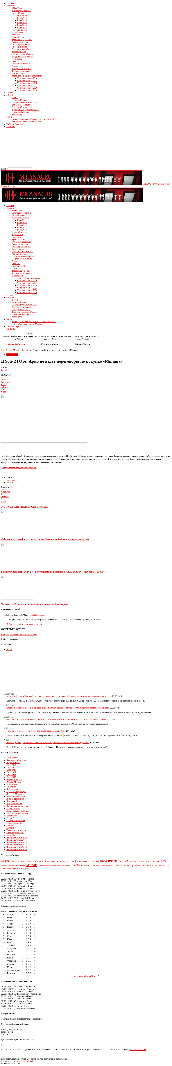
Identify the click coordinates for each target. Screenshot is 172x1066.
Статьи (15, 66)
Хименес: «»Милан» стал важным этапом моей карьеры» (34, 604)
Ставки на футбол (14, 823)
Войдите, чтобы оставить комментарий (24, 624)
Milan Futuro (17, 8)
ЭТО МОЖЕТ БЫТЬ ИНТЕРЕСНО (16, 507)
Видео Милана (18, 13)
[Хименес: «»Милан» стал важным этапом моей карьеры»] (17, 599)
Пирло (86, 865)
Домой (4, 350)
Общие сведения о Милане (24, 102)
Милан (9, 482)
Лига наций (11, 801)
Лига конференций (15, 799)
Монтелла (53, 865)
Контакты (10, 126)
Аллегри (6, 860)
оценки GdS (25, 868)
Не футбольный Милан (22, 56)
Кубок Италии (18, 37)
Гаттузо (70, 861)
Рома (103, 866)
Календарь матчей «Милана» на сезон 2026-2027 (34, 119)
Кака (135, 861)
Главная (10, 3)
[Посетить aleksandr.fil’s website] (10, 740)
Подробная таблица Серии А (86, 976)
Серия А (16, 61)
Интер (129, 861)
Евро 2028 (22, 27)
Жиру (90, 861)
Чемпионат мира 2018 (27, 83)
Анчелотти (15, 861)
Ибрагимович (109, 860)
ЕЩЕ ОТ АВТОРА (40, 507)
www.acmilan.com (138, 1049)
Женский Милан (14, 779)
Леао (164, 860)
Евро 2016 (22, 20)
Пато (73, 865)
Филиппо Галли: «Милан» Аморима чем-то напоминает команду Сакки (56, 742)
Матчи (9, 117)
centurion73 (11, 719)
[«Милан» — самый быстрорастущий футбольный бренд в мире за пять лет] (17, 534)
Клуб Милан (17, 32)
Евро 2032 (11, 777)
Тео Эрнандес (133, 865)
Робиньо (98, 865)
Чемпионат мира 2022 (27, 85)
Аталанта (22, 861)
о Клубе (10, 95)
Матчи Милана (19, 51)
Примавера (17, 59)
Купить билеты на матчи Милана (27, 122)
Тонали (157, 866)
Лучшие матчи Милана (22, 49)
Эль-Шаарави (6, 868)
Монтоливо (60, 866)
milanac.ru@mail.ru (27, 1061)
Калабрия (141, 861)
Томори (151, 865)
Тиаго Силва (145, 865)
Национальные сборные (23, 54)
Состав (9, 93)
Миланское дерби (43, 865)
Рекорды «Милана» (21, 107)
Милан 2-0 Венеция (17, 344)
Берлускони (50, 861)
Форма (15, 97)
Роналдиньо (118, 865)
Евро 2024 (22, 25)
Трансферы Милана (21, 71)
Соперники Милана (21, 64)
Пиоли (79, 865)
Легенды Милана (20, 42)
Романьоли (110, 866)
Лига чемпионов (19, 47)
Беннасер (40, 861)
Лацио (158, 861)
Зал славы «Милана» (21, 105)
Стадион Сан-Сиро (20, 112)
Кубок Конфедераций (22, 39)
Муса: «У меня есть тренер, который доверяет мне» (42, 731)
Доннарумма (80, 861)
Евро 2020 (22, 22)
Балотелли (31, 861)
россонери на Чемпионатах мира (27, 76)
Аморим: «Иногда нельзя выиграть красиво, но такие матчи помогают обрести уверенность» (67, 708)
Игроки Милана (19, 30)
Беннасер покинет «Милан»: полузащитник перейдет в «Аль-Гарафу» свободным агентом (53, 571)
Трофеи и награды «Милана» (25, 109)
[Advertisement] (81, 149)
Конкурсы (16, 35)
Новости (10, 6)
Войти (9, 649)
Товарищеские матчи (21, 68)
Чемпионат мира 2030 (27, 90)
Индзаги (122, 861)
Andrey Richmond (14, 696)
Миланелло (17, 114)
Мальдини (13, 865)
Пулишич (91, 866)
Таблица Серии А (14, 124)
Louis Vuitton (12, 480)
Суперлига (11, 828)
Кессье (153, 861)
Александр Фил (13, 742)
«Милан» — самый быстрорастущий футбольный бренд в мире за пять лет (45, 539)
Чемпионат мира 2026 (27, 88)
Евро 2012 (22, 18)
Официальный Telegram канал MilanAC (19, 467)
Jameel (4, 370)
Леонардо (4, 865)
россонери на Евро (20, 15)
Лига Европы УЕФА (21, 44)
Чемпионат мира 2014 (27, 80)
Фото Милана (18, 73)
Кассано (147, 861)
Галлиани (60, 861)
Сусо (124, 866)
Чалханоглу (164, 866)
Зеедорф (96, 861)
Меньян (22, 865)
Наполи (67, 866)
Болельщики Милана (21, 10)
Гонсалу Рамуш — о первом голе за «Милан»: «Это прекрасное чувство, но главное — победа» (68, 696)
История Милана (19, 100)
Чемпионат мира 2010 (27, 78)
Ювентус (16, 868)
